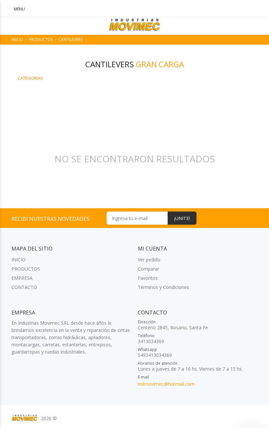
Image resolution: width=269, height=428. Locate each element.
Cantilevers (70, 39)
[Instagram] (241, 218)
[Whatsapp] (228, 218)
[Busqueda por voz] (209, 9)
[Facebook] (253, 218)
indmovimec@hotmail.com (166, 384)
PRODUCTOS (41, 39)
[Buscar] (226, 9)
